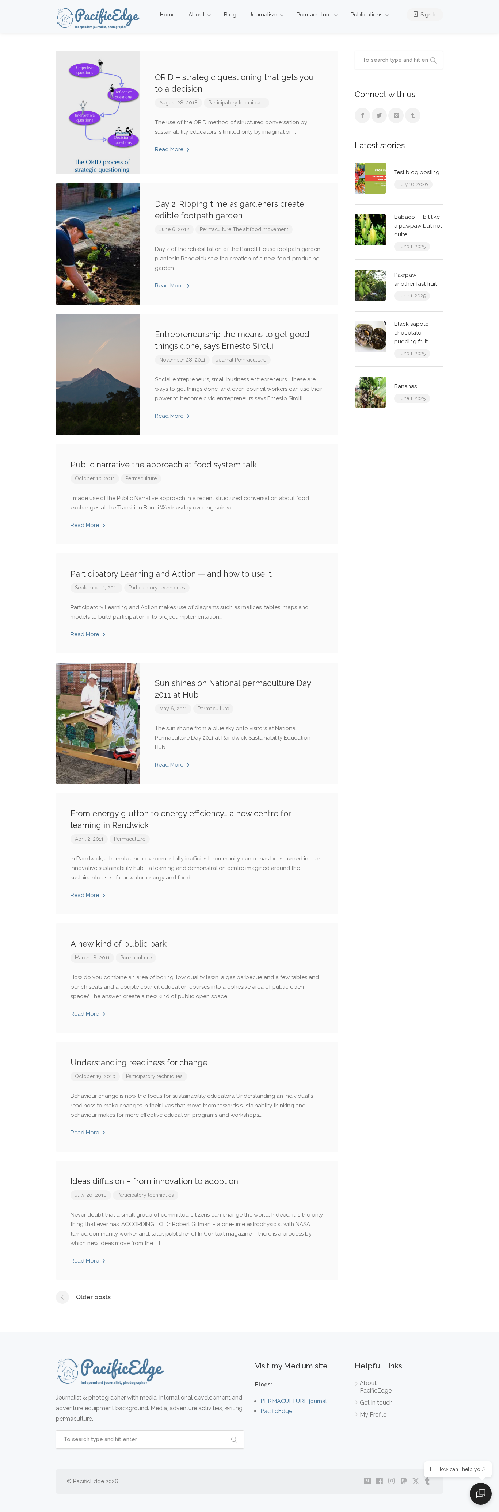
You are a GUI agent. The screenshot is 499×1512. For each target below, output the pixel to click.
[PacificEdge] (98, 18)
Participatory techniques (236, 103)
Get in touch (376, 1402)
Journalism (263, 14)
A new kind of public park (119, 943)
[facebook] (379, 1481)
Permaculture (314, 14)
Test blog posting (416, 172)
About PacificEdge (376, 1386)
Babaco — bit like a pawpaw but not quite (418, 226)
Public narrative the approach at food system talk (164, 464)
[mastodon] (403, 1481)
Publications (366, 14)
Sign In (428, 14)
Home (167, 14)
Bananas (405, 386)
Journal (224, 360)
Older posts (93, 1297)
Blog (230, 14)
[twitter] (415, 1481)
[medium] (367, 1481)
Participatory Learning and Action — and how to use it (171, 574)
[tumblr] (427, 1481)
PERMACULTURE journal (293, 1401)
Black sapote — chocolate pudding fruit (414, 333)
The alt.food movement (260, 229)
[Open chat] (481, 1494)
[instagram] (391, 1481)
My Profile (373, 1414)
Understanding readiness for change (139, 1062)
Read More (170, 149)
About (196, 14)
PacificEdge (276, 1411)
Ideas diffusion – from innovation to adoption (154, 1181)
